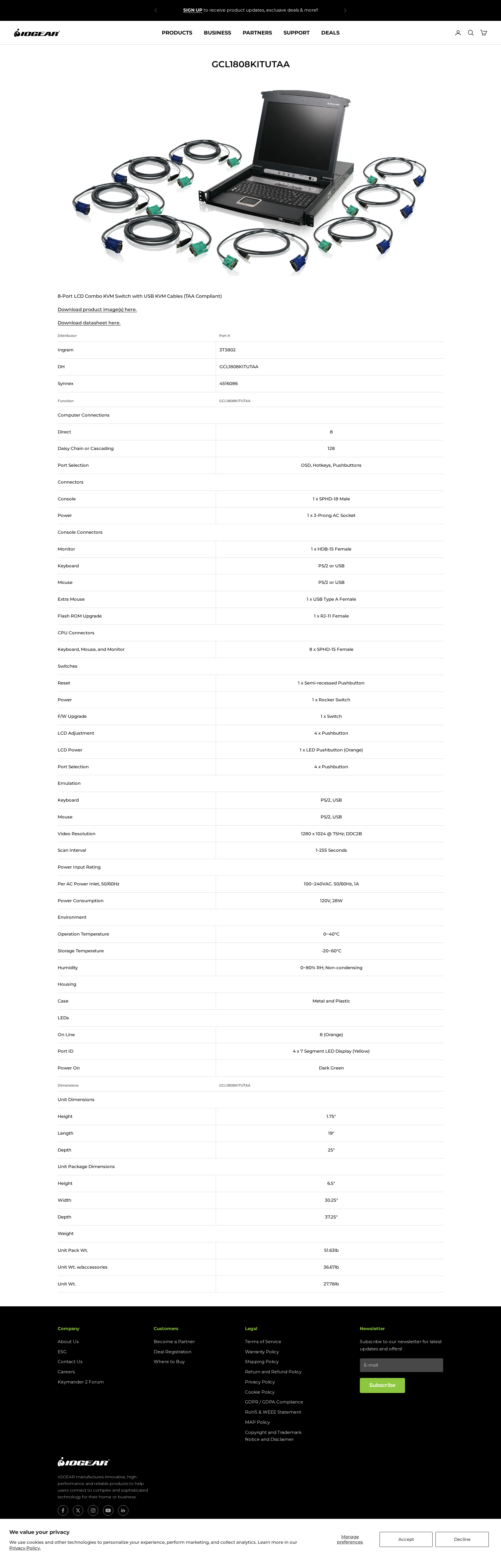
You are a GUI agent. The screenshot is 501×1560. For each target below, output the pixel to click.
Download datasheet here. (89, 323)
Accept (406, 1539)
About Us (68, 1341)
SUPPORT (297, 33)
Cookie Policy (260, 1392)
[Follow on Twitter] (78, 1510)
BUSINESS (217, 33)
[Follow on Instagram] (93, 1510)
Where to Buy (169, 1361)
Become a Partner (174, 1341)
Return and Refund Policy (273, 1371)
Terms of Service (263, 1341)
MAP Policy (257, 1422)
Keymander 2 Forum (81, 1382)
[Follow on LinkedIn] (123, 1510)
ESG (62, 1351)
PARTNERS (257, 33)
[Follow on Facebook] (63, 1510)
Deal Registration (172, 1351)
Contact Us (70, 1361)
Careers (66, 1371)
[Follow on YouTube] (108, 1510)
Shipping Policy (262, 1361)
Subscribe (382, 1385)
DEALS (330, 33)
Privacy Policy (260, 1382)
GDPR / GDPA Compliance (274, 1402)
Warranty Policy (262, 1351)
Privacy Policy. (25, 1548)
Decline (462, 1539)
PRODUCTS (177, 33)
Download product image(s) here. (97, 309)
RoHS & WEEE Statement (273, 1412)
